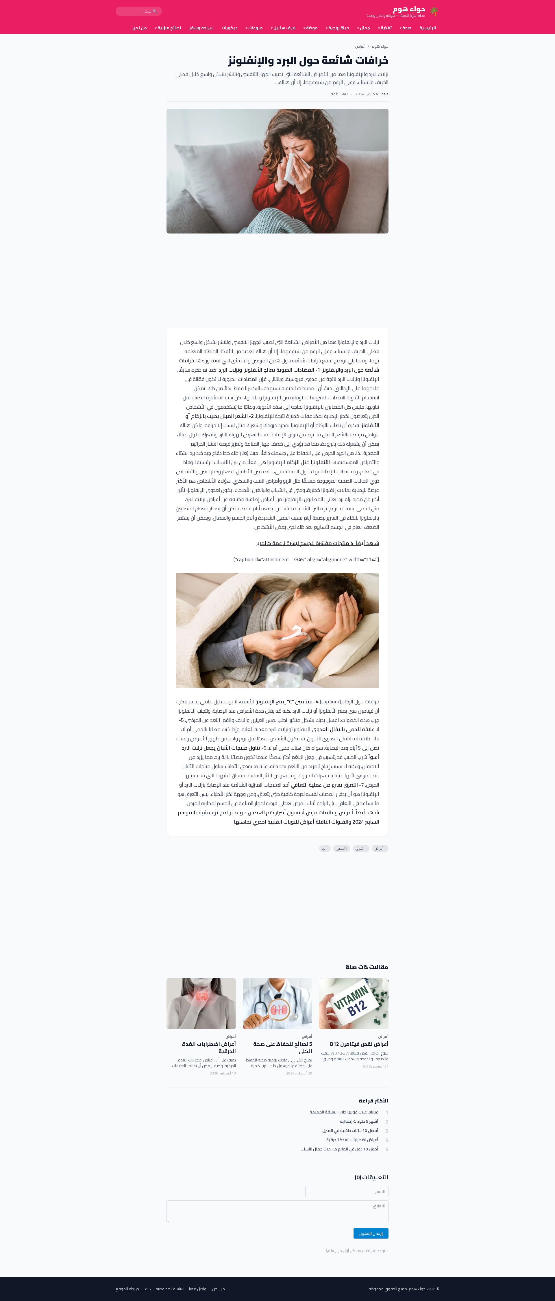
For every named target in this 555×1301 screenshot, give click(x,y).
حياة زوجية (337, 27)
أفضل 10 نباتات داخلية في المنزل (350, 1130)
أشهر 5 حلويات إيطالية (359, 1121)
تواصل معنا (198, 1289)
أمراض (360, 46)
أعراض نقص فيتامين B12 (359, 1044)
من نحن (139, 27)
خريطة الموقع (127, 1289)
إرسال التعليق (371, 1233)
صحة (405, 27)
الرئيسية (427, 27)
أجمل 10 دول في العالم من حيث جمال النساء (339, 1149)
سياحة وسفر (201, 27)
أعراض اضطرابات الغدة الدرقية (209, 1047)
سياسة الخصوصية (170, 1289)
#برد (325, 848)
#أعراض (380, 848)
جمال (363, 27)
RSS (147, 1289)
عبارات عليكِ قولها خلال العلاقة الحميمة (344, 1112)
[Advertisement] (277, 280)
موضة (311, 27)
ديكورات (230, 27)
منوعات (254, 27)
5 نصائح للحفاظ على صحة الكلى (282, 1047)
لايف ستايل (283, 27)
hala (385, 94)
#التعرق (361, 848)
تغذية (385, 27)
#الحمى (341, 848)
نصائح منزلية (168, 27)
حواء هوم (380, 46)
